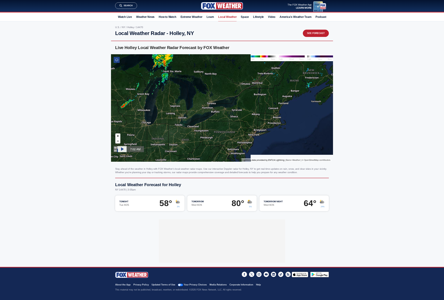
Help (258, 284)
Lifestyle (258, 16)
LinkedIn (273, 274)
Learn (210, 16)
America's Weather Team (295, 16)
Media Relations (218, 284)
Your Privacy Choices (195, 284)
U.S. (118, 27)
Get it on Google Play (319, 274)
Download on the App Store (300, 274)
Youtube (266, 274)
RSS (288, 274)
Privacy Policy (141, 284)
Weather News (145, 16)
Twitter (251, 274)
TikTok (280, 274)
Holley (131, 27)
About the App (123, 284)
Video (271, 16)
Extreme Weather (192, 16)
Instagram (259, 274)
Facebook (244, 274)
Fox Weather (222, 6)
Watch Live (125, 16)
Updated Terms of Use (163, 284)
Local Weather (227, 16)
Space (245, 16)
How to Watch (167, 16)
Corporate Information (241, 284)
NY (124, 27)
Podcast (320, 16)
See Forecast (316, 33)
